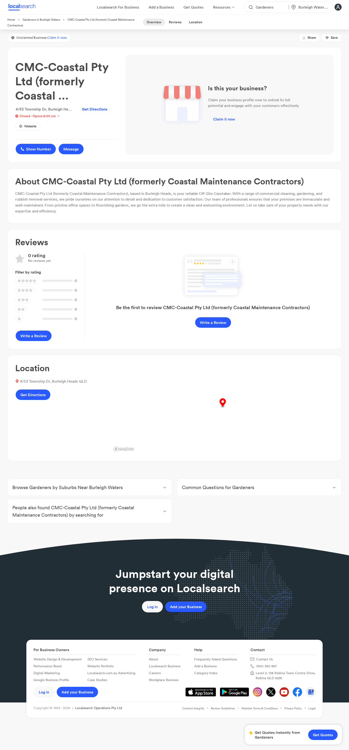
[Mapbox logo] (123, 449)
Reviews (175, 22)
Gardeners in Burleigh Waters (41, 19)
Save (334, 37)
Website (30, 126)
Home (11, 19)
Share (311, 37)
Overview (154, 22)
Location (195, 22)
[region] (223, 408)
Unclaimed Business (41, 37)
